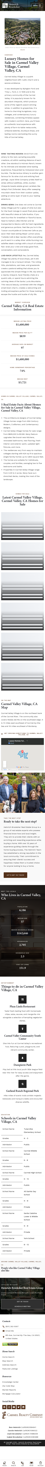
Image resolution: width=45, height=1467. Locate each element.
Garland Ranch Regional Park (22, 1091)
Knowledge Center (10, 1382)
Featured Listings (10, 1369)
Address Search (9, 1365)
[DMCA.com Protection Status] (10, 1344)
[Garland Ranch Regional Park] (22, 1084)
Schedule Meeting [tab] (22, 1306)
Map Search (7, 1361)
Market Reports (9, 1390)
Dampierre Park (22, 1065)
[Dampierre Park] (22, 1058)
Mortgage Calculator (11, 1394)
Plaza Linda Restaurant (22, 1006)
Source (22, 50)
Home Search (8, 1357)
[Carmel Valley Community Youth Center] (22, 1029)
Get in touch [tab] (22, 1301)
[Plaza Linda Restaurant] (22, 999)
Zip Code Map (8, 1386)
